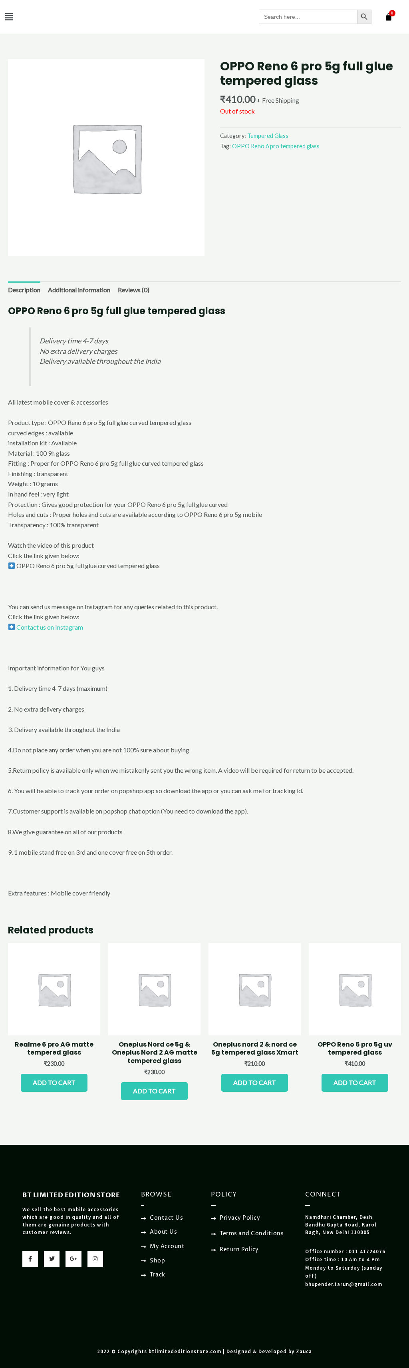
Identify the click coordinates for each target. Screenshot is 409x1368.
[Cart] (389, 17)
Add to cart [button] (54, 1082)
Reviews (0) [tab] (133, 289)
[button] (9, 16)
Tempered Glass (267, 135)
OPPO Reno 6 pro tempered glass (276, 146)
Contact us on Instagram (49, 627)
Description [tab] (24, 289)
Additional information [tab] (79, 289)
